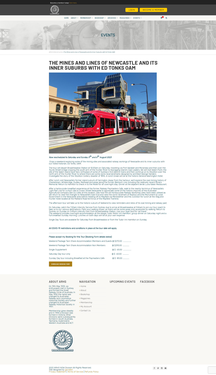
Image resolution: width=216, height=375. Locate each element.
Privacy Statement (57, 371)
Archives (112, 18)
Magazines (124, 18)
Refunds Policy (92, 371)
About (73, 18)
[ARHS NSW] (54, 10)
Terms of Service (75, 371)
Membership (85, 18)
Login (132, 10)
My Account (86, 307)
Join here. (73, 3)
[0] (160, 17)
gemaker (69, 369)
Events (136, 18)
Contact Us (86, 311)
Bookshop (99, 18)
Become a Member (153, 10)
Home (66, 18)
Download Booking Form (60, 264)
